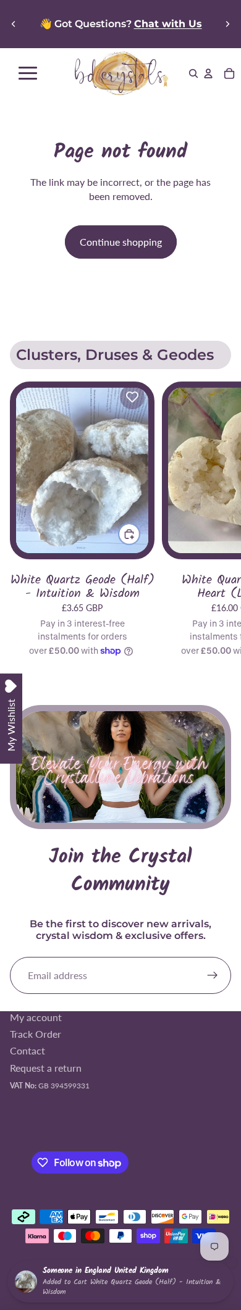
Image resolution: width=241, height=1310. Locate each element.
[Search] (193, 73)
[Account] (208, 73)
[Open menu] (28, 73)
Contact (27, 1051)
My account (36, 1017)
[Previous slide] (13, 24)
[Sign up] (213, 975)
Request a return (46, 1068)
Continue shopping (121, 242)
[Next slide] (227, 24)
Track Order (35, 1034)
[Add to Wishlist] (132, 397)
